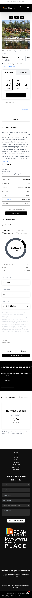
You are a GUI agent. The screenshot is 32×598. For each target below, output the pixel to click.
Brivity (14, 593)
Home (16, 452)
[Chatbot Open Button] (27, 593)
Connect (16, 470)
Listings (16, 455)
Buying (16, 457)
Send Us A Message (16, 520)
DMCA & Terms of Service (17, 596)
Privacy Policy (5, 596)
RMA (23, 2)
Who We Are (16, 467)
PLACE (16, 572)
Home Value (16, 465)
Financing (16, 462)
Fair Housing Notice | (16, 2)
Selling (16, 460)
